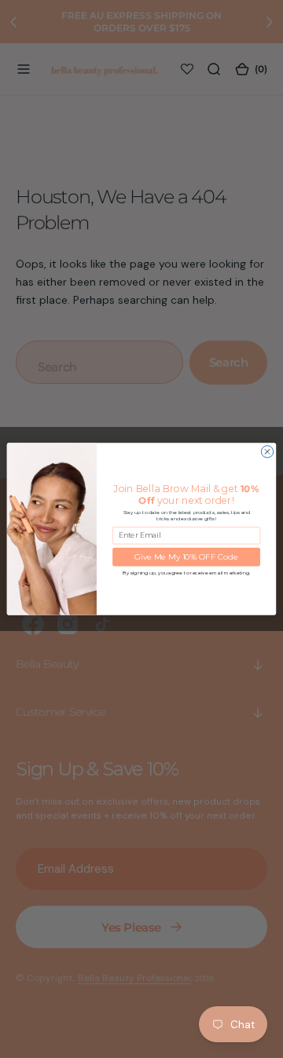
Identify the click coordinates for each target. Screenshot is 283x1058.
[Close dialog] (267, 452)
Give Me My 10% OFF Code (186, 556)
